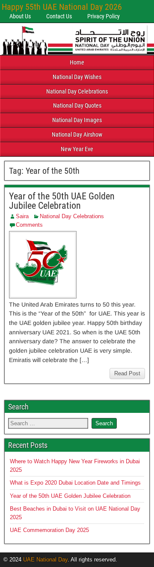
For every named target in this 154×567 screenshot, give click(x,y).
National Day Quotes (77, 105)
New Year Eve (77, 149)
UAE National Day (45, 559)
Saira (22, 216)
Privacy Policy (103, 16)
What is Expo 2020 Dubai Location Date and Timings (75, 482)
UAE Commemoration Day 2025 (49, 530)
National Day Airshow (77, 134)
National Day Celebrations (77, 91)
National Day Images (77, 120)
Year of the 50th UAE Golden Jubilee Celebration (62, 201)
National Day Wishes (77, 76)
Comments (29, 225)
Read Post (127, 373)
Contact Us (59, 16)
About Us (20, 16)
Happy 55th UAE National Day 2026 (62, 7)
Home (77, 62)
